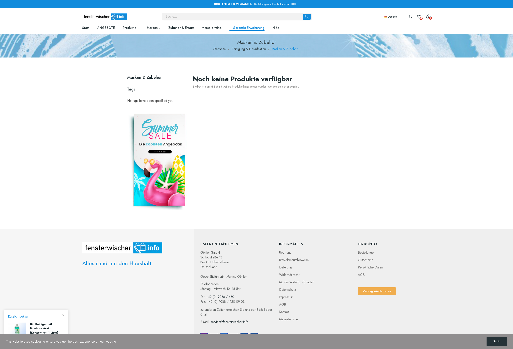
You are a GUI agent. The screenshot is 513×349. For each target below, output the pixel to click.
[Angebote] (158, 161)
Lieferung (285, 267)
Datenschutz (287, 289)
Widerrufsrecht (289, 274)
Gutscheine (365, 260)
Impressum (286, 297)
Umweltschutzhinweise (294, 260)
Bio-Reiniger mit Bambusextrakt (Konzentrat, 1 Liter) (44, 328)
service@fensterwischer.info (229, 322)
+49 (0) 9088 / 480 (220, 297)
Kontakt (284, 312)
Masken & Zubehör (144, 78)
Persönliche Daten (370, 267)
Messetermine (288, 319)
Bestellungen (366, 252)
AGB (282, 304)
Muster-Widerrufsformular (296, 282)
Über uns (285, 252)
